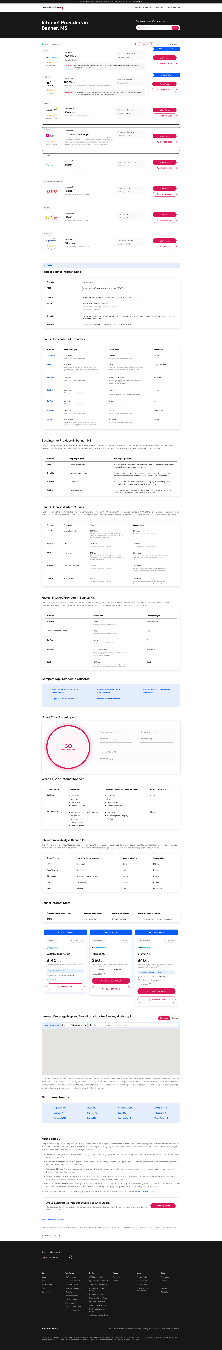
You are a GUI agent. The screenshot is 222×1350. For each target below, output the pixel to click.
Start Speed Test (68, 747)
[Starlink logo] (50, 83)
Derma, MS (58, 1113)
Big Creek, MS (60, 1108)
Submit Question (163, 1206)
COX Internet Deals (96, 1294)
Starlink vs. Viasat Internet (108, 698)
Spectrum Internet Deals (98, 1281)
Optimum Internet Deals (98, 1315)
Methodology (144, 1191)
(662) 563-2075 (166, 220)
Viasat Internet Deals (97, 1301)
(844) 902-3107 (166, 246)
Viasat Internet (71, 1299)
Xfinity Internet (71, 1303)
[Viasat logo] (51, 109)
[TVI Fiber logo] (51, 217)
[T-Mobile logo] (51, 135)
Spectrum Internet (72, 1281)
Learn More (139, 1)
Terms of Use (142, 1281)
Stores (175, 1018)
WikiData (164, 1292)
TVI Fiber (50, 401)
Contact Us (46, 1292)
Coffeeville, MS (160, 1108)
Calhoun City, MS (125, 1108)
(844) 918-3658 (166, 142)
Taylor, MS (91, 1118)
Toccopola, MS (124, 1118)
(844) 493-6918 (165, 90)
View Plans (164, 58)
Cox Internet (70, 1292)
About (44, 1277)
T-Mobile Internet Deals (98, 1284)
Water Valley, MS (161, 1118)
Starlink (50, 390)
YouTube (164, 1288)
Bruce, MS (91, 1108)
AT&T (49, 364)
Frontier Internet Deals (98, 1298)
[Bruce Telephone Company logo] (51, 192)
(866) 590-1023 (166, 63)
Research (116, 1277)
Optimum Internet (72, 1310)
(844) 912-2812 (166, 116)
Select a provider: (51, 1025)
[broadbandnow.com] (52, 8)
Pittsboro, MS (160, 1113)
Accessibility (142, 1284)
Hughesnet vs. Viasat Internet (64, 698)
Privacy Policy (142, 1277)
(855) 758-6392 (166, 168)
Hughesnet (51, 355)
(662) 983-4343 (166, 194)
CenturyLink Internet (73, 1288)
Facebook (165, 1277)
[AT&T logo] (51, 57)
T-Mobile (50, 377)
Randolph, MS (60, 1118)
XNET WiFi (50, 410)
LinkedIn (164, 1281)
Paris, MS (122, 1113)
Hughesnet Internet (73, 1307)
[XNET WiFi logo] (51, 165)
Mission (44, 1281)
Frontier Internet (71, 1295)
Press (44, 1288)
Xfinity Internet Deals (97, 1305)
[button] (143, 7)
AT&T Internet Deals (96, 1277)
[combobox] (135, 1025)
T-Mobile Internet (72, 1284)
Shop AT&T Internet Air (111, 981)
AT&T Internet (70, 1277)
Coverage (164, 1018)
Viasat (49, 419)
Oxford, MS (92, 1113)
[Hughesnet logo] (51, 240)
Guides (116, 1281)
